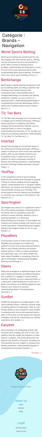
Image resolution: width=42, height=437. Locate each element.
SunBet (7, 297)
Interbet (7, 141)
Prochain (36, 353)
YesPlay (7, 172)
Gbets (6, 266)
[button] (21, 27)
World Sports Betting (18, 52)
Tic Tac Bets (11, 113)
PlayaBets (9, 235)
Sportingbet (11, 202)
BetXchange (11, 80)
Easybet (7, 325)
